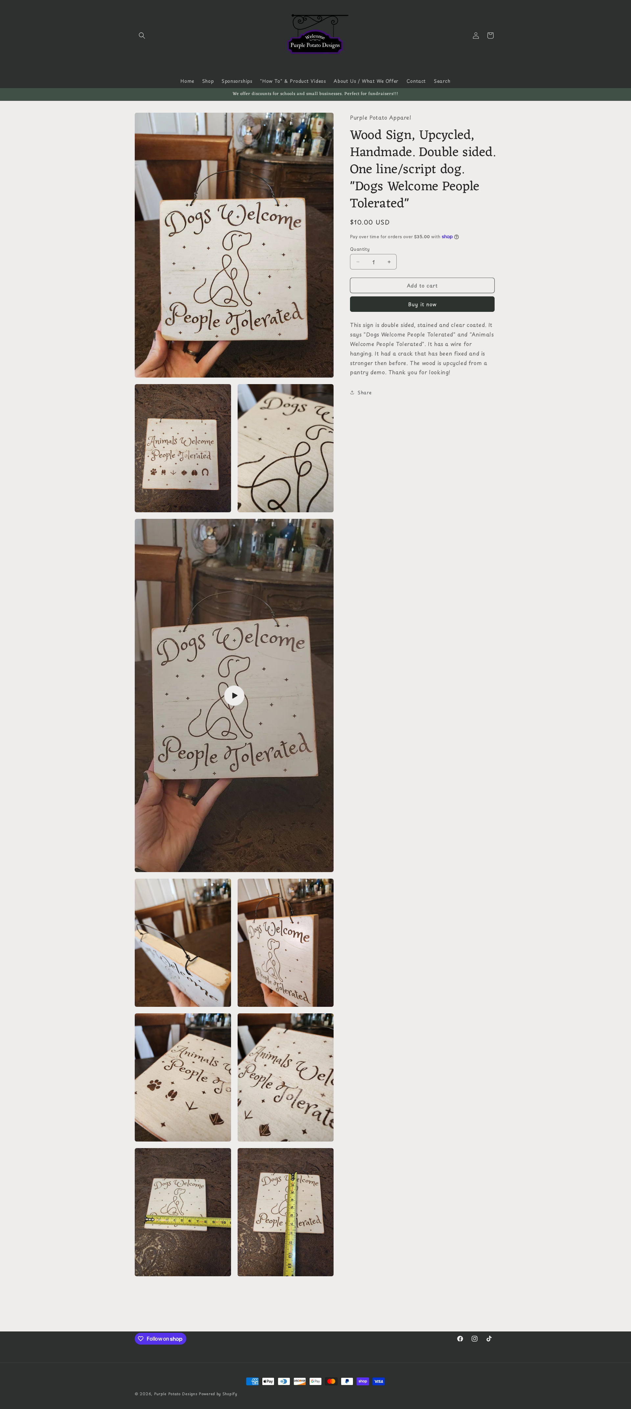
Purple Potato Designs (176, 1394)
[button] (142, 35)
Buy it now (422, 304)
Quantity (359, 249)
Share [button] (365, 392)
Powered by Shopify (218, 1394)
